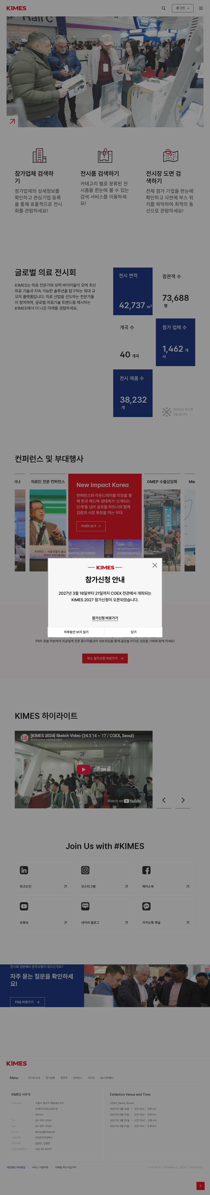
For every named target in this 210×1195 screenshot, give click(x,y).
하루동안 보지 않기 (76, 632)
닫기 (134, 632)
